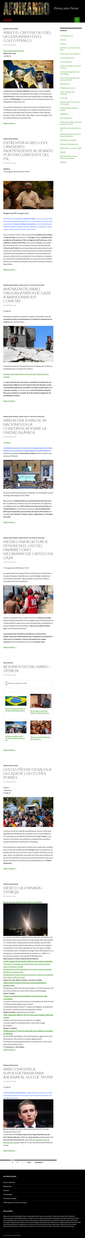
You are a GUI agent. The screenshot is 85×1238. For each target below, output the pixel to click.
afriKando (7, 20)
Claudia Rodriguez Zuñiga (20, 1218)
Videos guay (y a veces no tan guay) (31, 285)
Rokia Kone (6, 1226)
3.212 (29, 1162)
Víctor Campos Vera (43, 1226)
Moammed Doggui (34, 1222)
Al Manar (63, 44)
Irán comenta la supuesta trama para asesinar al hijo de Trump (28, 1073)
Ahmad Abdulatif (18, 1216)
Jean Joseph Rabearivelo (10, 1220)
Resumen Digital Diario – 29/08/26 (27, 668)
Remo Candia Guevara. (54, 1224)
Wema (50, 1226)
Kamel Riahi (55, 1220)
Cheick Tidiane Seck (69, 1216)
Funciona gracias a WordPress (12, 1235)
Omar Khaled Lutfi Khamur (10, 1224)
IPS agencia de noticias (67, 88)
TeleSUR (63, 152)
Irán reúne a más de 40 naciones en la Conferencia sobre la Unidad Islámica (24, 426)
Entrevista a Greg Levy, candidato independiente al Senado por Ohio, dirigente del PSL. (28, 150)
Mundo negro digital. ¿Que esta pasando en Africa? (70, 123)
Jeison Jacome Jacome (23, 1220)
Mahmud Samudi (15, 1222)
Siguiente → (40, 1162)
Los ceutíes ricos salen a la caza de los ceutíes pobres (27, 773)
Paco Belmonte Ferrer (23, 1224)
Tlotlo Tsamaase (24, 1226)
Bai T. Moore (53, 1216)
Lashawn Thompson (64, 1220)
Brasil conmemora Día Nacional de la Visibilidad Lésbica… (15, 709)
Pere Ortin (37, 1224)
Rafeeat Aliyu (44, 1224)
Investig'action (65, 84)
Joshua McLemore (34, 1220)
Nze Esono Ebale (76, 1222)
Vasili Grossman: (33, 1226)
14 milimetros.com (66, 36)
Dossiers (6, 1190)
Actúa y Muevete (9, 1182)
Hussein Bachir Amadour (72, 1218)
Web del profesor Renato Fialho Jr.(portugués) (68, 157)
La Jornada (63, 98)
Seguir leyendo (10, 123)
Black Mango (60, 1216)
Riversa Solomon (72, 1224)
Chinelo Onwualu (8, 1218)
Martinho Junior (24, 1222)
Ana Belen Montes (34, 1216)
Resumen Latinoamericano (69, 144)
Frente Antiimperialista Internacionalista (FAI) (70, 79)
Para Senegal (8, 663)
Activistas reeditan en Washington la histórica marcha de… (15, 738)
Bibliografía (7, 1186)
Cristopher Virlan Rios (33, 1218)
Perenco (32, 1224)
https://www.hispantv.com (13, 51)
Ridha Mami (64, 1224)
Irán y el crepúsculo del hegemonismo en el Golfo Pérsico (27, 36)
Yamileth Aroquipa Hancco (67, 1226)
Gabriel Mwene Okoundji (59, 1218)
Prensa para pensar (10, 29)
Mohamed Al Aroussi (44, 1222)
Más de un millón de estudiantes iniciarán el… (40, 738)
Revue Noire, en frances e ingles (71, 148)
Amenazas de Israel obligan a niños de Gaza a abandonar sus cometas (26, 295)
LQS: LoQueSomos (66, 118)
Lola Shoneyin (73, 1220)
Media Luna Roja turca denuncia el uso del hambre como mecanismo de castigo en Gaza (28, 549)
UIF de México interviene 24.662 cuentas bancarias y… (40, 712)
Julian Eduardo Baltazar (45, 1220)
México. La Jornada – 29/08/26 (23, 890)
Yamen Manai (56, 1226)
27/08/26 (7, 442)
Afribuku (63, 40)
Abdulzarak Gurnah (8, 1216)
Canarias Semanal (66, 62)
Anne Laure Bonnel (45, 1216)
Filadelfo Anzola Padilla (45, 1218)
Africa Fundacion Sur (67, 58)
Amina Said (26, 1216)
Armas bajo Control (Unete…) (70, 54)
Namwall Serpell (67, 1222)
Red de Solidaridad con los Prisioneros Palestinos (70, 135)
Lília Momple (6, 1222)
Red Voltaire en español (68, 140)
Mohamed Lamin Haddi (56, 1222)
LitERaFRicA (64, 114)
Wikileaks (63, 162)
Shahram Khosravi (14, 1226)
